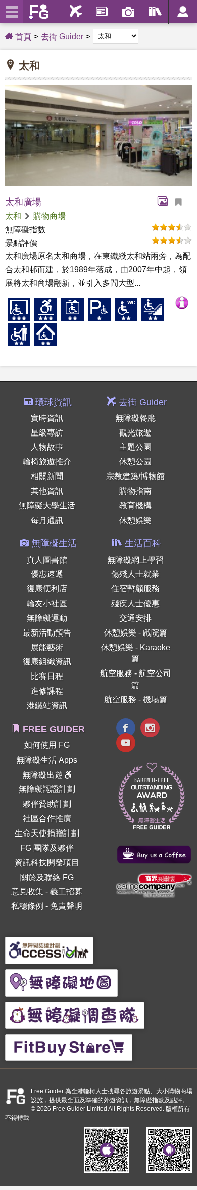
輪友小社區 (47, 603)
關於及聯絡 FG (47, 877)
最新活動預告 (47, 632)
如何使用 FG (47, 745)
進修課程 (47, 691)
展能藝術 (47, 647)
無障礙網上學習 (135, 560)
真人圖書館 (47, 560)
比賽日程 (47, 676)
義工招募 (66, 891)
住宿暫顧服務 (135, 588)
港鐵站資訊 (47, 705)
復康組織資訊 (47, 661)
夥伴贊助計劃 (47, 804)
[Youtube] (125, 744)
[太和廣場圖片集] (165, 202)
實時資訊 (47, 418)
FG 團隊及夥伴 (47, 848)
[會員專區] (182, 12)
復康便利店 (47, 588)
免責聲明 (66, 906)
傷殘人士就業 (135, 574)
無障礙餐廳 (135, 418)
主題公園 (135, 447)
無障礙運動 (47, 618)
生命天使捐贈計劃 (47, 833)
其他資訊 (47, 491)
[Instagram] (150, 729)
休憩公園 (135, 461)
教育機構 (135, 505)
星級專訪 (47, 432)
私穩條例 (27, 906)
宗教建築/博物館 (135, 476)
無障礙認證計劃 (47, 789)
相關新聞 (47, 476)
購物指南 (135, 491)
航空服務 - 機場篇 (135, 699)
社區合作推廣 (47, 818)
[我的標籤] (182, 202)
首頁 (22, 36)
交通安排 (135, 618)
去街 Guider (62, 36)
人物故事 (47, 447)
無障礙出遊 (43, 775)
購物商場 (49, 216)
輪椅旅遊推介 (47, 461)
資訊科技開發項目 (47, 862)
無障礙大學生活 (47, 505)
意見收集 (27, 891)
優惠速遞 (47, 574)
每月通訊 (47, 520)
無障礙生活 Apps (46, 760)
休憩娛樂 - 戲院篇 (135, 632)
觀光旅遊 (135, 432)
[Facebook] (125, 729)
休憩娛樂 (135, 520)
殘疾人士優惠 (135, 603)
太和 (13, 216)
